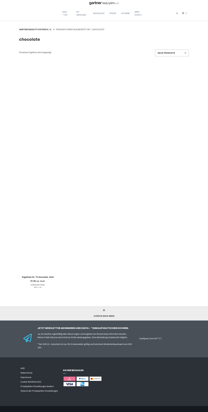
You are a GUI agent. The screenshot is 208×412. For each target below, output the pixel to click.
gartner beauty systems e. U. (35, 29)
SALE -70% (64, 13)
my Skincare (81, 13)
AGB (22, 368)
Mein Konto (138, 13)
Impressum (26, 377)
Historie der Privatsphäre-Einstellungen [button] (39, 390)
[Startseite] (104, 3)
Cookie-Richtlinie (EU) (31, 381)
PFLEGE (113, 13)
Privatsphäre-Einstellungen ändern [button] (37, 386)
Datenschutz (26, 372)
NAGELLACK (99, 13)
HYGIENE (125, 13)
